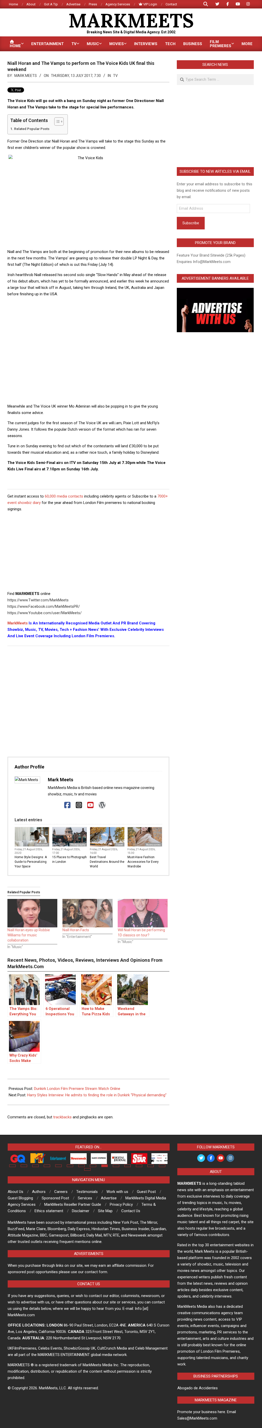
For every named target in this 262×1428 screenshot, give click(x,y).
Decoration (41, 844)
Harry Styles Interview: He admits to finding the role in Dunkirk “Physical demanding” (97, 1095)
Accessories (153, 844)
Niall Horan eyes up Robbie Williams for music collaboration (28, 935)
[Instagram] (78, 805)
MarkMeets (17, 623)
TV (115, 76)
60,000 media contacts (64, 496)
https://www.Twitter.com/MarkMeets (38, 600)
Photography (78, 844)
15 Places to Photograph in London (69, 859)
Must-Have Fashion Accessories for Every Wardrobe (143, 861)
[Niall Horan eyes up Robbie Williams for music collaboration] (32, 913)
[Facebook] (67, 805)
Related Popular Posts (31, 129)
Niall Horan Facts (75, 930)
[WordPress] (101, 805)
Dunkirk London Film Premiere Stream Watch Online (77, 1088)
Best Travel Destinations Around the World (107, 861)
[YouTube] (90, 805)
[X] (55, 805)
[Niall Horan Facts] (87, 913)
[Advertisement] (100, 312)
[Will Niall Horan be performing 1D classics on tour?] (143, 913)
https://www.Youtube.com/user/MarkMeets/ (44, 613)
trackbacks (62, 1117)
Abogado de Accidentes (197, 1388)
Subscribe (190, 223)
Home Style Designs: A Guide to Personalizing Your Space (31, 861)
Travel (119, 844)
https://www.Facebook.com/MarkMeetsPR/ (43, 606)
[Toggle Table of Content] (56, 121)
